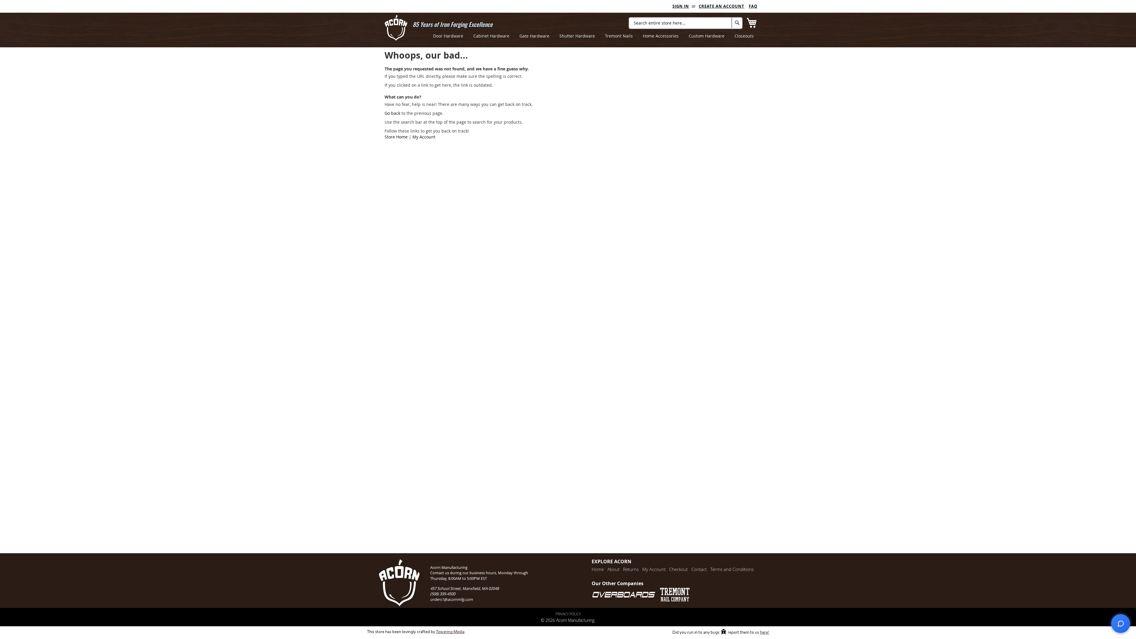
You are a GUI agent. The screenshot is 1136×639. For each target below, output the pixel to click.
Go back (392, 113)
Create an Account (721, 6)
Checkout (678, 569)
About (613, 569)
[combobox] (686, 23)
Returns (631, 569)
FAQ (753, 6)
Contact (699, 569)
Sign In (680, 6)
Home (598, 569)
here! (764, 632)
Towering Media (450, 632)
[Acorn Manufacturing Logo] (396, 28)
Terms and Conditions (732, 569)
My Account (423, 137)
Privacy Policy (568, 613)
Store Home (396, 137)
